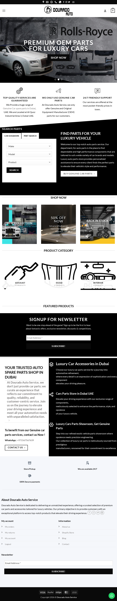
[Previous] (6, 50)
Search (14, 170)
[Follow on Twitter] (69, 2)
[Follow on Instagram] (66, 2)
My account (10, 538)
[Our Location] (43, 2)
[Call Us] (56, 2)
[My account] (105, 11)
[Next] (111, 50)
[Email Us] (47, 2)
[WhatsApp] (60, 2)
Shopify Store (68, 532)
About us (66, 527)
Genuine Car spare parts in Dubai (19, 108)
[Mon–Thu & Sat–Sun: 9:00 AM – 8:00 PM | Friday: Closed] (51, 2)
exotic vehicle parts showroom (91, 433)
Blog (64, 538)
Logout (8, 544)
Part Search (30, 136)
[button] (73, 2)
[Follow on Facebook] (63, 2)
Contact (65, 544)
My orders (9, 527)
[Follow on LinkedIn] (102, 513)
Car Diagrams (11, 136)
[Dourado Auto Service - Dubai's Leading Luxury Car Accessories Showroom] (58, 10)
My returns (10, 532)
